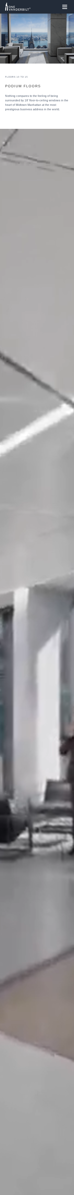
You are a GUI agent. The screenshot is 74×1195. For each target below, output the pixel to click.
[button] (65, 7)
